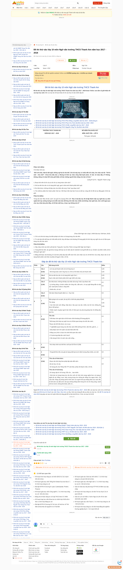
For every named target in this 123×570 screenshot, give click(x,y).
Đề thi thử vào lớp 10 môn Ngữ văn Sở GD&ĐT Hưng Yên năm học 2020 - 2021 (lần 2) (21, 48)
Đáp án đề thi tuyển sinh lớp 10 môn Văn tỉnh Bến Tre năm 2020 (22, 279)
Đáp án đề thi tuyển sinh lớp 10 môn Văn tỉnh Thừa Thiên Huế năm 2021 (21, 150)
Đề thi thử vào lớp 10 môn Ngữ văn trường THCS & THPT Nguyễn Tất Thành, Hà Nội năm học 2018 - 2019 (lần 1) (70, 427)
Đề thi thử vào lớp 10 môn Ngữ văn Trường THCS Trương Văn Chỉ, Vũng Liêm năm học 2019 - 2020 (21, 415)
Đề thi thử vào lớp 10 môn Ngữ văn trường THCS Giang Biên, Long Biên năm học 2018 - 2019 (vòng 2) (21, 526)
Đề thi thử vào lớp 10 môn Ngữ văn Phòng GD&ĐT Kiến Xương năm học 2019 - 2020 (21, 423)
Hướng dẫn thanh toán (35, 554)
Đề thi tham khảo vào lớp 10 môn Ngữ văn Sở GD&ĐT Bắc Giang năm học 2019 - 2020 (22, 402)
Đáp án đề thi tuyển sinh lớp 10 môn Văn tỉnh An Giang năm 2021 (22, 85)
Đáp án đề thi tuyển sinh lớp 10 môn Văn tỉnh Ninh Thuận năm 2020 (21, 315)
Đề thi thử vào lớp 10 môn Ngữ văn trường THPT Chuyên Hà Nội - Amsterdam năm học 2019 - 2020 (22, 395)
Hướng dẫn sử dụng (18, 550)
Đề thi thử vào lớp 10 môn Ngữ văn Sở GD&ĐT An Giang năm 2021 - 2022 (21, 90)
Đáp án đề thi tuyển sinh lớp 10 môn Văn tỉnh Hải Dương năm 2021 (21, 165)
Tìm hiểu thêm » (39, 78)
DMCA (30, 558)
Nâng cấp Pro (98, 3)
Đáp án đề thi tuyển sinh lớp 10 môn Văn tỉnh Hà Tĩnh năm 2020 (22, 356)
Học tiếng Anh (64, 548)
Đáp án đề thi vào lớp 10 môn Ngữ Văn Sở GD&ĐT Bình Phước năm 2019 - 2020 (22, 342)
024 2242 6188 (90, 561)
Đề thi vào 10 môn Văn (51, 45)
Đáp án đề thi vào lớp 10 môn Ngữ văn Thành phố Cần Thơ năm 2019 (22, 133)
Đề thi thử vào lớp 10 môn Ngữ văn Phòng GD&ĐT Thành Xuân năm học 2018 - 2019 (61, 425)
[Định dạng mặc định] (51, 524)
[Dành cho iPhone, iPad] (80, 551)
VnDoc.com (35, 45)
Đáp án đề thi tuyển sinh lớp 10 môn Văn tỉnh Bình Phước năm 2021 (21, 330)
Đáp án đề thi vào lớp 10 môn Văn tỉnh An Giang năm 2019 (22, 107)
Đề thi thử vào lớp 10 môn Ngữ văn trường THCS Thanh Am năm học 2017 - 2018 (62, 390)
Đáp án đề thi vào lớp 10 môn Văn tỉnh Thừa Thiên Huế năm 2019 (22, 156)
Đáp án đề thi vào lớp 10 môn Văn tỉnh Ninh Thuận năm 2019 (22, 320)
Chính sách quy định (34, 548)
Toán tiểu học (64, 552)
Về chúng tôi (16, 548)
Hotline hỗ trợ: (62, 14)
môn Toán (57, 392)
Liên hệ (15, 556)
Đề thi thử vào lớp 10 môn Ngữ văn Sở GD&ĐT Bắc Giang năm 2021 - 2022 (21, 240)
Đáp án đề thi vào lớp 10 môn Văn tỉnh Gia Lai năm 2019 (22, 70)
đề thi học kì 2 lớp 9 (45, 392)
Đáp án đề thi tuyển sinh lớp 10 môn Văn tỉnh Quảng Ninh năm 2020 (21, 300)
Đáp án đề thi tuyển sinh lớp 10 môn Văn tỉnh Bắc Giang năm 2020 (21, 246)
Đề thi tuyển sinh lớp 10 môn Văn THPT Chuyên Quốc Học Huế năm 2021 (22, 144)
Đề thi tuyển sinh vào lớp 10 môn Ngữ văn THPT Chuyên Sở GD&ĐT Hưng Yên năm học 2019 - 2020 (22, 55)
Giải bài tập (64, 550)
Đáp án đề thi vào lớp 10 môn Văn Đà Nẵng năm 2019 (22, 212)
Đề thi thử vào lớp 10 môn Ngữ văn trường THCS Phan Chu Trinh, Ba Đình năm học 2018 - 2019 (64, 123)
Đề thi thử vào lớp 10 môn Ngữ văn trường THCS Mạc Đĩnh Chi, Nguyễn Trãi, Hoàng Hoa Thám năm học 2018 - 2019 (22, 503)
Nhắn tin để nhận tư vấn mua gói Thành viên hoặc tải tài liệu (63, 12)
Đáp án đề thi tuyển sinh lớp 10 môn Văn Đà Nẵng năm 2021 (21, 203)
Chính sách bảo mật (34, 552)
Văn (61, 392)
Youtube (47, 550)
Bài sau (83, 60)
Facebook (47, 548)
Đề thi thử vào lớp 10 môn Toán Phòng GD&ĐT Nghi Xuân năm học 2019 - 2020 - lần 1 (21, 374)
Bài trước (61, 60)
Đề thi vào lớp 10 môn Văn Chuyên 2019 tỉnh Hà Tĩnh (20, 380)
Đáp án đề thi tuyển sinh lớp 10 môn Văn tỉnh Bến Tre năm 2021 (22, 275)
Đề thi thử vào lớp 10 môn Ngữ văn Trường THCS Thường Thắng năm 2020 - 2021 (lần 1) (22, 234)
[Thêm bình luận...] (74, 529)
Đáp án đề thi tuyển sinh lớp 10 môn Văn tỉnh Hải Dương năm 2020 (21, 184)
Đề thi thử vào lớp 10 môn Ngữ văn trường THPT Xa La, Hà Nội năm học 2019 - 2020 (61, 432)
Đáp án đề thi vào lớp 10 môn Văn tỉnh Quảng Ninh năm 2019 (22, 305)
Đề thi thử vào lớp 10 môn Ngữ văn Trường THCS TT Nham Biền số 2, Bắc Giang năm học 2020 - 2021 (22, 254)
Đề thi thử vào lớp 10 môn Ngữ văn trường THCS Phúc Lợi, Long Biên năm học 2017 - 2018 (22, 533)
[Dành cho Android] (80, 554)
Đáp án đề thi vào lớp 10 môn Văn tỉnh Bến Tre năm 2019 (22, 284)
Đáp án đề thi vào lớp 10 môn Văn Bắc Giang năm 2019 (22, 266)
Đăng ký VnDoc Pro (18, 552)
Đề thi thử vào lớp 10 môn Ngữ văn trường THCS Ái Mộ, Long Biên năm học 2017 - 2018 (62, 125)
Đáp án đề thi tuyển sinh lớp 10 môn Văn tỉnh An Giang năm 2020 (22, 96)
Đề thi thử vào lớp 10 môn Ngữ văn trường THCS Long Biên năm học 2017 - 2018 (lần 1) (53, 467)
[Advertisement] (61, 30)
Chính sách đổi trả (33, 556)
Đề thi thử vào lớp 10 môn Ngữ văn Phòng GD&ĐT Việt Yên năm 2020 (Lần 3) (22, 261)
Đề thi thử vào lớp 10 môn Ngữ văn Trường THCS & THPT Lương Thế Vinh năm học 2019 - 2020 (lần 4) (22, 430)
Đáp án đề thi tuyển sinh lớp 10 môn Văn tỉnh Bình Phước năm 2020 (21, 336)
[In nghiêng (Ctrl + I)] (47, 524)
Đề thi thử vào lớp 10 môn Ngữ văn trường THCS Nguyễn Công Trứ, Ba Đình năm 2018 (62, 127)
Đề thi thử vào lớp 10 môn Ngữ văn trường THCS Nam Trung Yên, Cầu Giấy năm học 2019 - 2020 (65, 429)
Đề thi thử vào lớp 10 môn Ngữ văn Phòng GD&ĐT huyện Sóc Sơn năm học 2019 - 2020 (21, 362)
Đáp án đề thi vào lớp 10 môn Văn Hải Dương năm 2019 (22, 190)
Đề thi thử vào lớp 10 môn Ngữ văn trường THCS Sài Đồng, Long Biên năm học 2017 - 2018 (63, 434)
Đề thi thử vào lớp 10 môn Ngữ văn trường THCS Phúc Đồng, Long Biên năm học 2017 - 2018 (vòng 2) (66, 120)
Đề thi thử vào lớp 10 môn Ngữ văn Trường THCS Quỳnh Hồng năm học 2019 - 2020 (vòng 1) (21, 408)
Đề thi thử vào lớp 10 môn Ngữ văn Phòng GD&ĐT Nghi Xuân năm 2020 (21, 368)
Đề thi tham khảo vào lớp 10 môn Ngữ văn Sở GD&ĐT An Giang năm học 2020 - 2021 (22, 101)
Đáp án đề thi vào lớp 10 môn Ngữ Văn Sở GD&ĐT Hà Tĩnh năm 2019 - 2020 (22, 385)
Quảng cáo (15, 554)
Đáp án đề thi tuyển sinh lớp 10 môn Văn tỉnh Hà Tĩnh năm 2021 (22, 352)
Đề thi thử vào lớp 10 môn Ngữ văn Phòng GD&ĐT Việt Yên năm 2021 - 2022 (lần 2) (22, 227)
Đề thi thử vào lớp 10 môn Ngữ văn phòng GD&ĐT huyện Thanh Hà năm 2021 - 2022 (22, 171)
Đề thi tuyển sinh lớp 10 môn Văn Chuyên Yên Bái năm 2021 (22, 115)
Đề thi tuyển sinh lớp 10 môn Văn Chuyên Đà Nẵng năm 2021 (22, 198)
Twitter (46, 552)
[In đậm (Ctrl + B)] (43, 524)
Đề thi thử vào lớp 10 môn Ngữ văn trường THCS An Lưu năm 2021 (21, 178)
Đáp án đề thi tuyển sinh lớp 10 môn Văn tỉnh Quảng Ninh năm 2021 (21, 293)
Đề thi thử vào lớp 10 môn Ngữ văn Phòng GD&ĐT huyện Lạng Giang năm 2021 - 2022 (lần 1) (21, 221)
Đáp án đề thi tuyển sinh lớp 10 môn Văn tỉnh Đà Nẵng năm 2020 (22, 207)
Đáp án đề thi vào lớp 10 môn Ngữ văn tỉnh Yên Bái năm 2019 (22, 124)
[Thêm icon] (40, 524)
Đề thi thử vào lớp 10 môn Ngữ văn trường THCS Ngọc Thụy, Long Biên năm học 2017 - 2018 (21, 519)
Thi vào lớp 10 (39, 45)
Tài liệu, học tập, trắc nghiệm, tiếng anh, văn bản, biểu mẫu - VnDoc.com (22, 3)
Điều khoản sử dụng (34, 550)
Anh (65, 392)
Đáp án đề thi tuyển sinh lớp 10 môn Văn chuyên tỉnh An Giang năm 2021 (21, 79)
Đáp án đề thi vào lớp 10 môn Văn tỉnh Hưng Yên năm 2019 (22, 61)
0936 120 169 (18, 558)
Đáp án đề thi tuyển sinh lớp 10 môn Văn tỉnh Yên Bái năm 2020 (22, 120)
